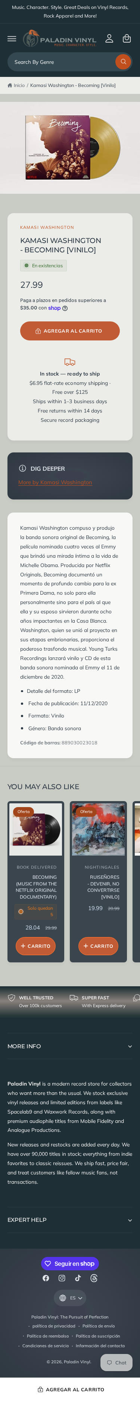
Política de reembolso (48, 1336)
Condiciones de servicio (45, 1345)
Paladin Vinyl (77, 1361)
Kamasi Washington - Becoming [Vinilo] (73, 85)
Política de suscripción (98, 1336)
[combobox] (70, 61)
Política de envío (99, 1326)
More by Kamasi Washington (55, 482)
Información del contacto (100, 1345)
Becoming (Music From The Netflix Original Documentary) (36, 887)
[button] (12, 38)
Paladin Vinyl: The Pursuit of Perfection (70, 1317)
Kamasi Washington (47, 227)
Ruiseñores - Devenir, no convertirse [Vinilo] (103, 887)
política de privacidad (53, 1326)
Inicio (19, 85)
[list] (70, 1002)
